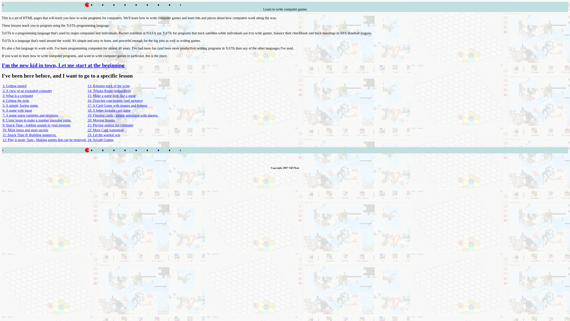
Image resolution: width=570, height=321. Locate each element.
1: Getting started (14, 86)
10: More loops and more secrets (25, 130)
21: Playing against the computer (110, 125)
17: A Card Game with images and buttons (117, 105)
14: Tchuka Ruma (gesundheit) (109, 91)
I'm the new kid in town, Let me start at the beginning (63, 65)
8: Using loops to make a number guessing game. (36, 120)
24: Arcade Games (101, 140)
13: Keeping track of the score (109, 86)
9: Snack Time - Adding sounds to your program (36, 125)
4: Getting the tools (15, 101)
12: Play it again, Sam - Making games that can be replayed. (44, 140)
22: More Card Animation (106, 130)
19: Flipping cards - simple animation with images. (123, 115)
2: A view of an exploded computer (27, 91)
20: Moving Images (101, 120)
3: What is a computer (17, 96)
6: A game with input (17, 110)
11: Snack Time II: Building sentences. (29, 135)
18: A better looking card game (109, 110)
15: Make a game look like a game (112, 96)
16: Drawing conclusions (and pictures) (115, 101)
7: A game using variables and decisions (30, 115)
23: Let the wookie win (104, 135)
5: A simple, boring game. (20, 105)
